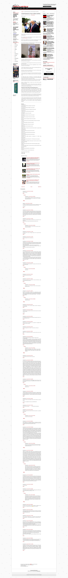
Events (21, 8)
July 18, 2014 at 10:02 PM (32, 196)
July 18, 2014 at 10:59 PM (29, 391)
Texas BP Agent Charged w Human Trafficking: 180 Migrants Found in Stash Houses (33, 169)
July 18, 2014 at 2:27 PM (29, 304)
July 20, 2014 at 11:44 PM (29, 515)
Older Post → (40, 186)
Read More (27, 166)
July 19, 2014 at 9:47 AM (32, 415)
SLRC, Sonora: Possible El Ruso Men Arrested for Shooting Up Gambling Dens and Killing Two (32, 158)
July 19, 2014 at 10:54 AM (29, 450)
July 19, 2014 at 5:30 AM (29, 409)
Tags (47, 13)
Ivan (15, 52)
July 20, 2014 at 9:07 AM (32, 465)
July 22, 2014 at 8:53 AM (29, 520)
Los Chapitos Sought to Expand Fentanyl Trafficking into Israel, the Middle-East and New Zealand (50, 42)
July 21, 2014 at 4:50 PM (32, 494)
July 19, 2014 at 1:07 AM (29, 405)
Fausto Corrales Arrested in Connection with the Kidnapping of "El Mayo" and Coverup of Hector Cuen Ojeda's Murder (50, 30)
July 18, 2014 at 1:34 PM (29, 274)
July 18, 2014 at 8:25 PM (32, 268)
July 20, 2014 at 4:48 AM (29, 504)
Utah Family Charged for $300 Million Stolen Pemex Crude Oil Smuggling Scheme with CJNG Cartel (50, 22)
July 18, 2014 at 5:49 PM (29, 316)
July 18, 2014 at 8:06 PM (29, 336)
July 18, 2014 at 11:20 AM (29, 236)
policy (15, 38)
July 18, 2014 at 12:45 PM (29, 262)
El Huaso (16, 46)
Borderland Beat (33, 574)
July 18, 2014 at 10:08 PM (32, 225)
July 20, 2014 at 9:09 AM (32, 443)
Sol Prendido (16, 61)
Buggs (15, 43)
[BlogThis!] (22, 153)
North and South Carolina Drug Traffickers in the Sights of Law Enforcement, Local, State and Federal (32, 181)
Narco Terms (17, 8)
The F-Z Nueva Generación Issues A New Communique (50, 48)
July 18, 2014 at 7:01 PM (29, 326)
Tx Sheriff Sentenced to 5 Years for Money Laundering (30, 13)
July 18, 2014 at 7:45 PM (29, 331)
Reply (23, 193)
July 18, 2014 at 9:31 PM (29, 355)
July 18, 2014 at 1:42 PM (29, 278)
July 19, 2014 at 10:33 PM (29, 484)
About (24, 8)
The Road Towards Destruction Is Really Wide (50, 36)
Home (13, 8)
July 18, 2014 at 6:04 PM (29, 321)
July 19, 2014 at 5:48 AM (29, 421)
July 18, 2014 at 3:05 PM (29, 309)
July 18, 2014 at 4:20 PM (32, 284)
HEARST (16, 49)
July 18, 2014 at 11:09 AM (29, 218)
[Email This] (21, 153)
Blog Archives (52, 13)
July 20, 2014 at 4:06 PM (29, 509)
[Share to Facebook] (24, 153)
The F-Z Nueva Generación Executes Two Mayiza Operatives (50, 16)
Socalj (15, 59)
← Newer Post (23, 186)
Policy (27, 8)
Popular (44, 13)
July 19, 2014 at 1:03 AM (29, 398)
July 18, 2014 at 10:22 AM (29, 191)
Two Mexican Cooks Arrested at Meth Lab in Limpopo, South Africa (50, 55)
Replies (25, 267)
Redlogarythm (16, 58)
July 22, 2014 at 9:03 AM (29, 529)
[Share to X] (23, 153)
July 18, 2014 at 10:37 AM (28, 203)
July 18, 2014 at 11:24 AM (29, 241)
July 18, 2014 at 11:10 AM (29, 231)
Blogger (40, 574)
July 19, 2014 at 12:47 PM (32, 385)
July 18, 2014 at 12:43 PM (29, 250)
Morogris (16, 55)
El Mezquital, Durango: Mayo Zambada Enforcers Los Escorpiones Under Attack (32, 163)
